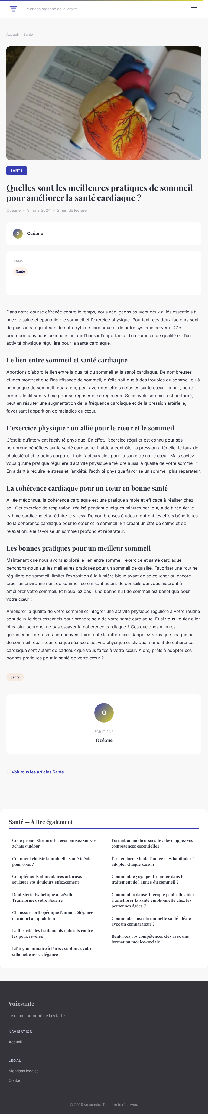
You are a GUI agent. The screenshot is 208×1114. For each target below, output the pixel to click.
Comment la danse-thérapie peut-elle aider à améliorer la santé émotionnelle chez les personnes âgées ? (153, 900)
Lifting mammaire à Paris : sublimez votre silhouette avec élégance (52, 951)
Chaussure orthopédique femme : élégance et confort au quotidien (52, 915)
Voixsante (21, 1003)
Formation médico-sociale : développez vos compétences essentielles (152, 843)
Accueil (12, 34)
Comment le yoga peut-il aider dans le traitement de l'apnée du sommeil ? (148, 879)
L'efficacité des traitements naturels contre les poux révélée (52, 933)
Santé (28, 34)
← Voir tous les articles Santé (35, 772)
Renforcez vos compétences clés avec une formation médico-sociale (150, 939)
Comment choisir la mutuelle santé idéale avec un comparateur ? (151, 921)
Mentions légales (23, 1071)
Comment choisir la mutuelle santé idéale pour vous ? (52, 861)
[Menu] (193, 9)
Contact (16, 1080)
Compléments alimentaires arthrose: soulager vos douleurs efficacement (47, 879)
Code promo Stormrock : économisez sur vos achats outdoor (54, 843)
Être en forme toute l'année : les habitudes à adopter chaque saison (153, 861)
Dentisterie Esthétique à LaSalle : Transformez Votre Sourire (44, 897)
